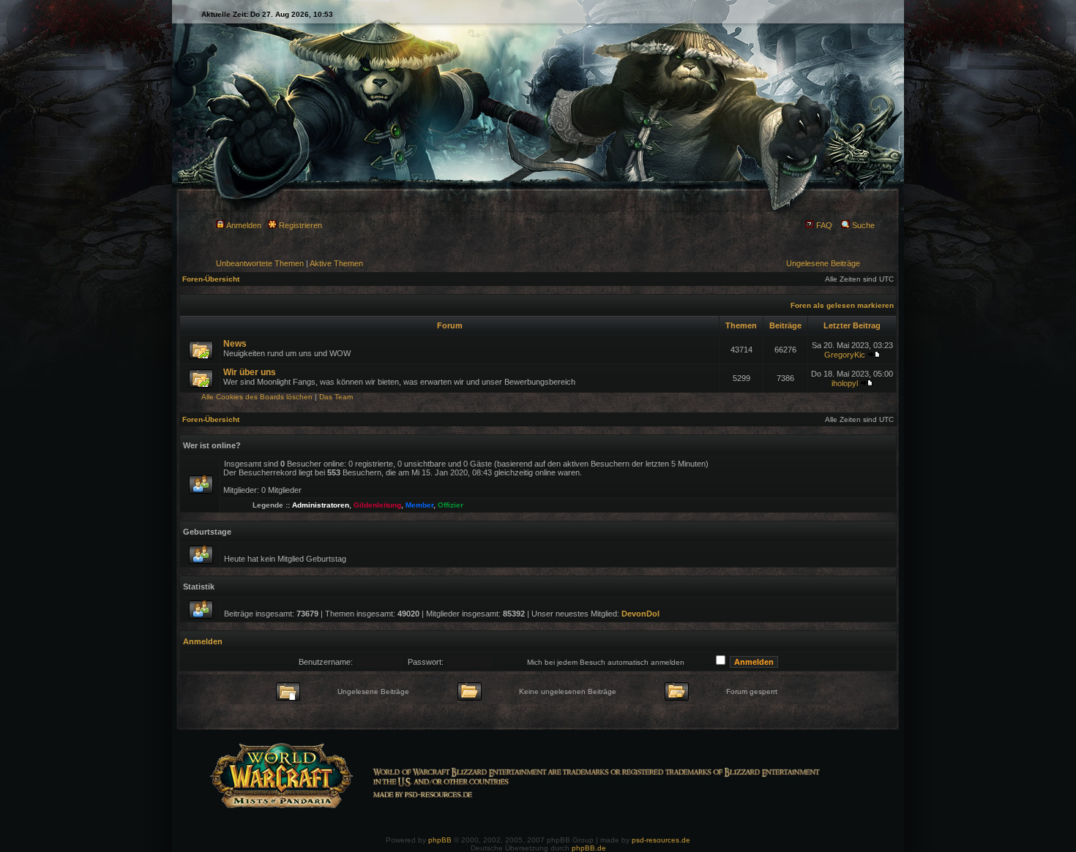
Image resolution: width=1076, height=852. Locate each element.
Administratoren (320, 505)
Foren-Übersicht (210, 279)
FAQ (823, 225)
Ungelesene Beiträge (823, 263)
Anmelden (243, 225)
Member (419, 505)
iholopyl (845, 383)
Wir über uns (249, 372)
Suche (862, 225)
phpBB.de (589, 848)
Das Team (336, 397)
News (235, 344)
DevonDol (640, 613)
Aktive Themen (336, 263)
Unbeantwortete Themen (260, 263)
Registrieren (299, 225)
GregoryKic (844, 354)
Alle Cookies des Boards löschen (257, 397)
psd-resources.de (661, 840)
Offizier (450, 505)
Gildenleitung (377, 505)
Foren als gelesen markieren (842, 305)
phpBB (440, 840)
